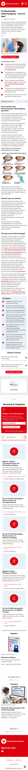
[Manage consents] (25, 767)
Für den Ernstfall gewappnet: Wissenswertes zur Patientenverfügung (12, 536)
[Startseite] (10, 4)
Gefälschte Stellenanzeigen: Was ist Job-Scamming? (13, 709)
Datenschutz (9, 760)
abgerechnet (12, 69)
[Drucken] (1, 35)
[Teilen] (4, 35)
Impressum (19, 760)
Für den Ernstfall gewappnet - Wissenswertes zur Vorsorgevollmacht (13, 500)
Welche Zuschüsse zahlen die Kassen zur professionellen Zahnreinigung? (12, 365)
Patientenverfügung (8, 657)
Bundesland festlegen (10, 427)
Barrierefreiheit (14, 764)
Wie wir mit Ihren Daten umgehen (14, 431)
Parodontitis (4, 281)
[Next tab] (25, 437)
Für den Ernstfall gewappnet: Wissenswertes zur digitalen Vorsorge (12, 610)
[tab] (8, 731)
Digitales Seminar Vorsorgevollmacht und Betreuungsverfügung (10, 463)
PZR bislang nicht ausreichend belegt (14, 249)
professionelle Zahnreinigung (12, 252)
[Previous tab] (2, 437)
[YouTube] (2, 751)
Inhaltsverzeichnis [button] (7, 101)
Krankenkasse (21, 271)
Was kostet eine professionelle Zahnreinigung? (9, 357)
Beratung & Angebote (9, 57)
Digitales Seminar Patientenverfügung (9, 572)
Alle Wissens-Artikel (13, 372)
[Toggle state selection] (22, 3)
